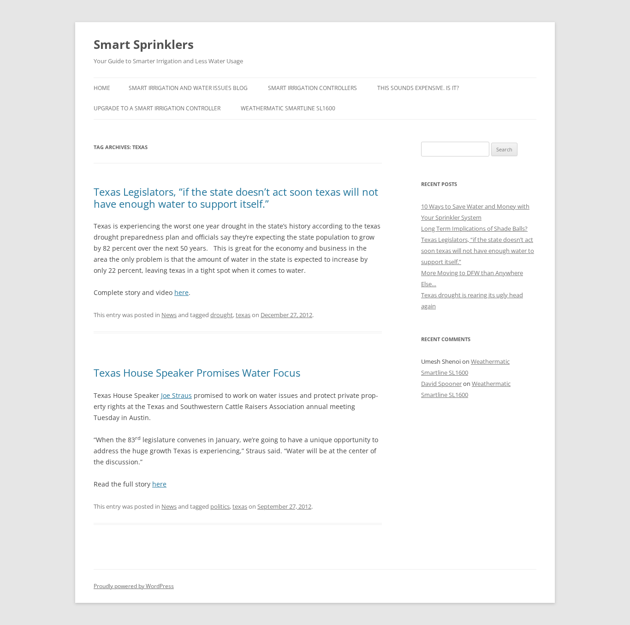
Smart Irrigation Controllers (312, 88)
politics (220, 506)
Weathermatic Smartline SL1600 (288, 108)
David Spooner (441, 383)
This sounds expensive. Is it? (418, 88)
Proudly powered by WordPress (134, 586)
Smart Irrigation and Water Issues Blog (188, 88)
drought (221, 315)
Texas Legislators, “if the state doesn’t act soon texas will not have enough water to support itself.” (236, 197)
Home (102, 88)
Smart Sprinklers (144, 44)
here (181, 292)
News (169, 315)
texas (243, 315)
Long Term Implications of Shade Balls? (474, 228)
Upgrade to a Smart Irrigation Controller (157, 108)
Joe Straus (176, 395)
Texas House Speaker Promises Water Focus (197, 372)
